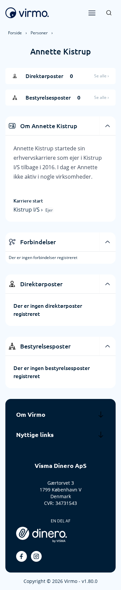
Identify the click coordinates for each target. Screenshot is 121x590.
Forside (15, 33)
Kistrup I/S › (28, 209)
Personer (39, 33)
